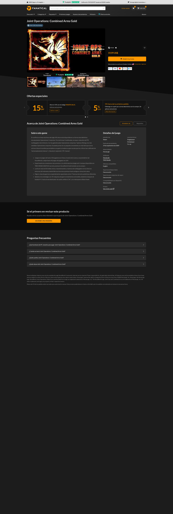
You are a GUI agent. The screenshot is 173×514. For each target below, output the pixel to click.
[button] (35, 2)
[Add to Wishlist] (144, 47)
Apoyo (144, 14)
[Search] (103, 8)
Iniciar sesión (126, 8)
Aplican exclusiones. (56, 107)
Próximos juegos (64, 14)
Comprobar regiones (140, 64)
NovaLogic (106, 158)
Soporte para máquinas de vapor (113, 175)
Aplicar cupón (54, 110)
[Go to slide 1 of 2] (85, 117)
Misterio (92, 14)
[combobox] (86, 8)
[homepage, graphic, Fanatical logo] (37, 8)
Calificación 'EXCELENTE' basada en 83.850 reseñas (95, 2)
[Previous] (24, 107)
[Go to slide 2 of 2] (87, 117)
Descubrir (30, 14)
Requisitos (140, 123)
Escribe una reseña (43, 221)
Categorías (41, 14)
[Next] (148, 107)
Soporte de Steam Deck (110, 170)
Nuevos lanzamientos (80, 14)
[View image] (56, 82)
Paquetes (52, 14)
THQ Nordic (107, 160)
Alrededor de (126, 123)
